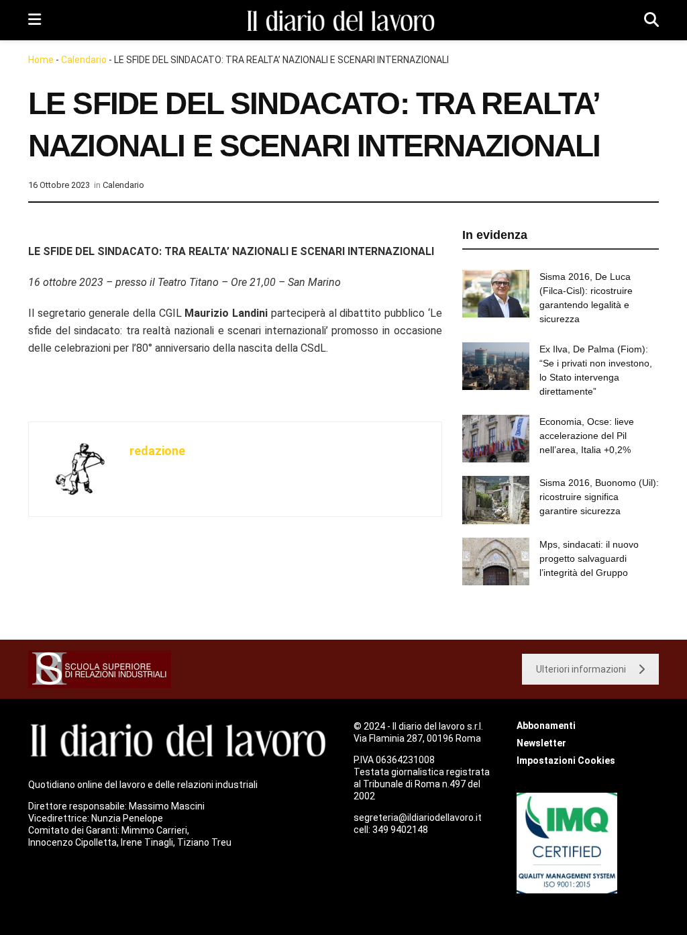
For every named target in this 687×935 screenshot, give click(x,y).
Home (41, 59)
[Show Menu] (34, 20)
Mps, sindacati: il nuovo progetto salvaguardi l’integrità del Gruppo (589, 558)
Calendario (84, 59)
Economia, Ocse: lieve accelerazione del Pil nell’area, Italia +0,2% (586, 435)
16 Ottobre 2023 (59, 185)
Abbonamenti (546, 725)
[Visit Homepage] (343, 20)
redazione (157, 451)
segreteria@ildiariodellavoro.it (418, 817)
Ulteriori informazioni (581, 669)
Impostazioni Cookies (566, 760)
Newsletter (541, 743)
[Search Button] (651, 20)
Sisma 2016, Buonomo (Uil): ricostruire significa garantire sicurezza (599, 496)
